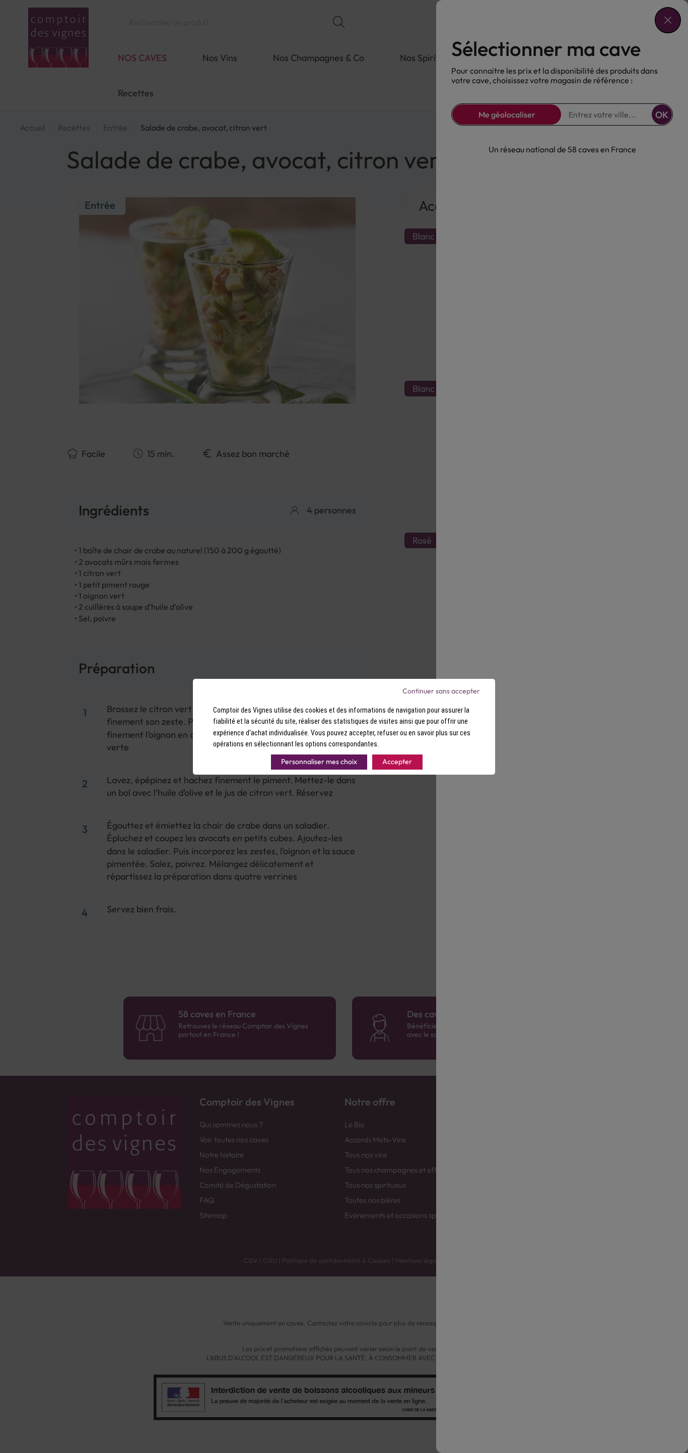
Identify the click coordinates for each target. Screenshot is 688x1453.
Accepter (397, 761)
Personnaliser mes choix (319, 761)
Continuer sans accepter (441, 690)
